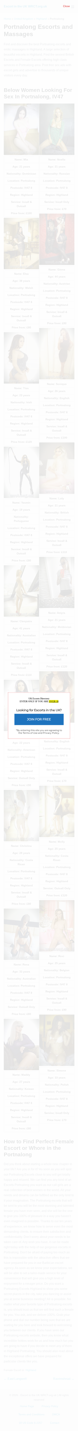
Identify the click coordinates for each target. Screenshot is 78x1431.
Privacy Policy (51, 732)
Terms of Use (30, 732)
